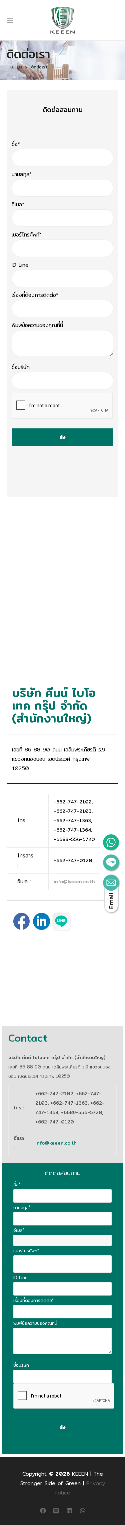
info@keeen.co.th (74, 881)
